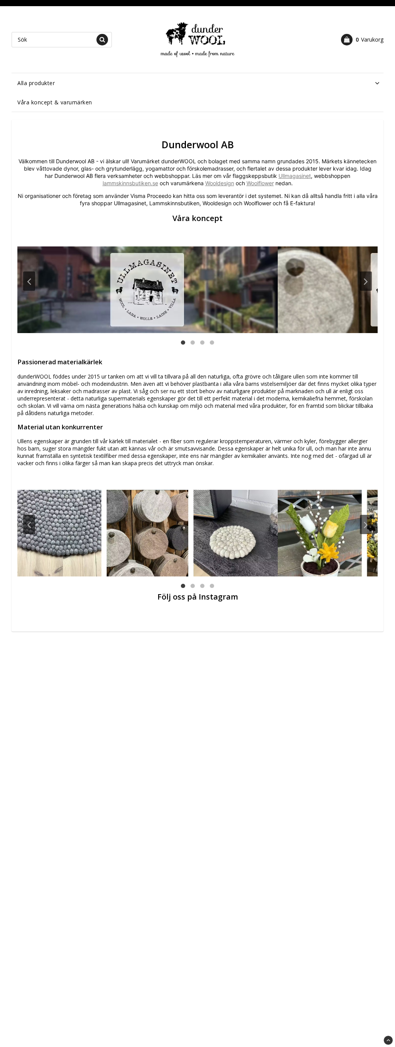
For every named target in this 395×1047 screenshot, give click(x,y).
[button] (362, 39)
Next (366, 281)
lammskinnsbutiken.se (130, 183)
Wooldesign (219, 183)
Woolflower (260, 183)
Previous (29, 281)
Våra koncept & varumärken (54, 102)
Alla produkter (36, 83)
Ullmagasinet (295, 176)
